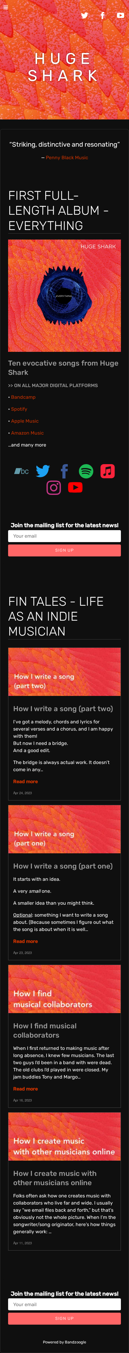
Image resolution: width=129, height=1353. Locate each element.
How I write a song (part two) (63, 709)
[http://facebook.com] (102, 15)
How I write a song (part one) (63, 866)
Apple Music (25, 421)
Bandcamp (23, 397)
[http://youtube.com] (120, 15)
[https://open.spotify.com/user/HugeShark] (86, 472)
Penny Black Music (67, 157)
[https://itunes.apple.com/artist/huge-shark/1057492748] (107, 472)
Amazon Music (27, 433)
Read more (25, 781)
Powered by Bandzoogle (64, 1342)
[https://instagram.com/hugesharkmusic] (53, 489)
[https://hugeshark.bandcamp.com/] (21, 472)
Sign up (64, 550)
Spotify (19, 409)
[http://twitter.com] (84, 15)
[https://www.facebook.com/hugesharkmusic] (64, 472)
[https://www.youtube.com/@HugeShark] (75, 489)
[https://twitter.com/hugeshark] (43, 472)
